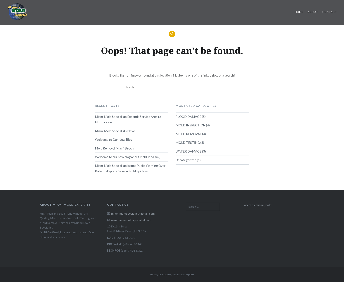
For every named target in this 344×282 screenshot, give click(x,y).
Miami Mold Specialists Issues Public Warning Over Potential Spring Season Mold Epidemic (130, 168)
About (313, 11)
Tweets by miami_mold (256, 205)
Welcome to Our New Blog (113, 139)
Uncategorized (186, 160)
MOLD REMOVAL (189, 134)
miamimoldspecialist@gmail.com (133, 213)
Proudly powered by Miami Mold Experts (172, 274)
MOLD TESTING (188, 142)
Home (299, 11)
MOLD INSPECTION (191, 125)
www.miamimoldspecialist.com (131, 220)
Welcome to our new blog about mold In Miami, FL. (130, 157)
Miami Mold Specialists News (115, 131)
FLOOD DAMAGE (188, 117)
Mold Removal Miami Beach (114, 148)
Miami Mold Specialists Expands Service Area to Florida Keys (128, 119)
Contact (329, 11)
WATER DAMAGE (189, 151)
